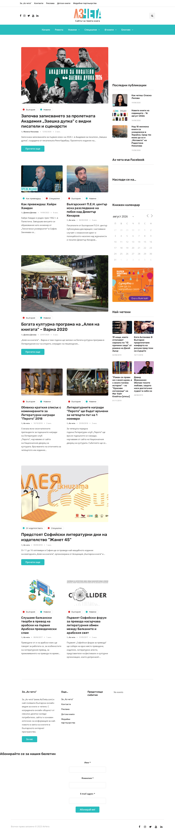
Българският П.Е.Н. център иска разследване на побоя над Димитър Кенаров (87, 209)
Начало (46, 29)
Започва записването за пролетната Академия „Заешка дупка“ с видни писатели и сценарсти (58, 121)
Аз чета (72, 220)
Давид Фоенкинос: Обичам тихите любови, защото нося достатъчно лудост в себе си (143, 384)
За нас (29, 739)
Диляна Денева (30, 212)
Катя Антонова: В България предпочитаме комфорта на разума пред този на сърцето (143, 344)
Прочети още (32, 148)
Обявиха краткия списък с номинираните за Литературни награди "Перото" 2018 (41, 413)
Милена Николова (31, 131)
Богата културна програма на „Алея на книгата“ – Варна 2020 (60, 327)
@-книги (109, 29)
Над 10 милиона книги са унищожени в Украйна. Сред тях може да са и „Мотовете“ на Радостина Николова (141, 136)
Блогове (125, 29)
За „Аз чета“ (25, 3)
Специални (90, 29)
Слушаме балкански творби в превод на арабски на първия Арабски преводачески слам (39, 625)
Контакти (38, 3)
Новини (72, 29)
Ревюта (59, 29)
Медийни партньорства (85, 3)
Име (87, 762)
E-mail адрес (87, 793)
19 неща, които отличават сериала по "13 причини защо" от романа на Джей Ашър (122, 344)
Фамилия (87, 778)
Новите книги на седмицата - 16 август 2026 (140, 113)
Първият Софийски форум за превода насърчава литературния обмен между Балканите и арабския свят (86, 625)
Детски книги (63, 3)
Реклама (50, 3)
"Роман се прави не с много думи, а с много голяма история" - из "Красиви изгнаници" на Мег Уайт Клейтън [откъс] (122, 387)
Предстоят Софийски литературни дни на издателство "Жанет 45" (64, 537)
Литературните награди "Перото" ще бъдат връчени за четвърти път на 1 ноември (87, 413)
